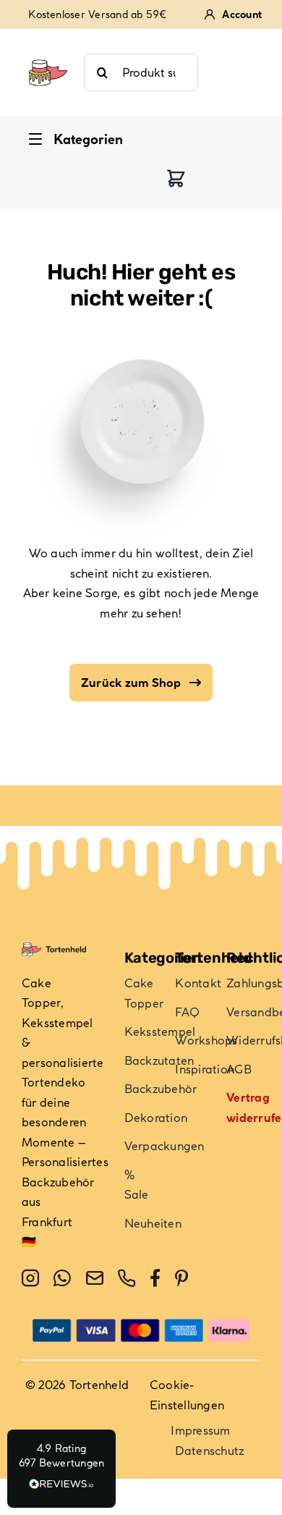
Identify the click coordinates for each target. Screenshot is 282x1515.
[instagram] (30, 1278)
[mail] (94, 1278)
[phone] (126, 1278)
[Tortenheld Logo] (48, 52)
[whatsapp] (62, 1278)
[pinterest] (181, 1278)
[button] (61, 1469)
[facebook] (155, 1278)
